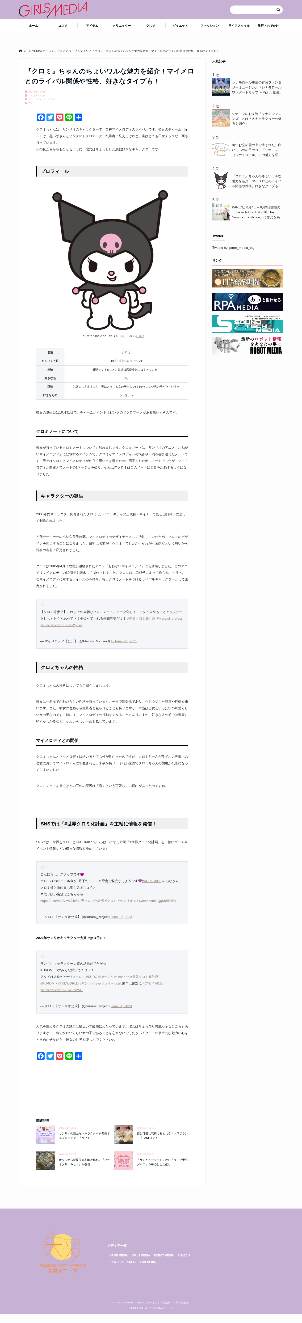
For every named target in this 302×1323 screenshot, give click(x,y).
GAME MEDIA (118, 1255)
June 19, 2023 (121, 917)
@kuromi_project (169, 618)
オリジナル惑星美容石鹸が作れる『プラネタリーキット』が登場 (84, 1162)
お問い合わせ (181, 1302)
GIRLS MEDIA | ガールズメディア (136, 1302)
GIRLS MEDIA (141, 1255)
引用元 (139, 336)
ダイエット (180, 25)
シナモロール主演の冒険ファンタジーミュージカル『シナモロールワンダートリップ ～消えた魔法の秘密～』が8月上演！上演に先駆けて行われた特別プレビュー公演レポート (257, 87)
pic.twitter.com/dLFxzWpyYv (61, 625)
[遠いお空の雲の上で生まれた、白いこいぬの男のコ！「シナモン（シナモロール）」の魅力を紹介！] (222, 157)
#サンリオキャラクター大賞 (100, 983)
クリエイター (122, 25)
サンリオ (41, 99)
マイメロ (52, 99)
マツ (30, 103)
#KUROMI (93, 977)
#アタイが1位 (153, 983)
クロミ (31, 99)
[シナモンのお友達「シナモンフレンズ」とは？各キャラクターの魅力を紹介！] (222, 126)
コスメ (62, 25)
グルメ (150, 25)
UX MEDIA (116, 1262)
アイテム (92, 25)
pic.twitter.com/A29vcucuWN (61, 990)
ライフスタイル (239, 25)
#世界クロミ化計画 (141, 618)
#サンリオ (125, 901)
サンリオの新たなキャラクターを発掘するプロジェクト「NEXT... (84, 1136)
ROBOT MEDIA (164, 1255)
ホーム (33, 25)
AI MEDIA (184, 1255)
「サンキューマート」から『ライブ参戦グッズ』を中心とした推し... (162, 1162)
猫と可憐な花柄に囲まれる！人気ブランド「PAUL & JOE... (162, 1136)
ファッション (210, 25)
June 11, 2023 (121, 1006)
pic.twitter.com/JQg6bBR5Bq (155, 901)
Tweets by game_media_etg (233, 247)
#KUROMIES (151, 881)
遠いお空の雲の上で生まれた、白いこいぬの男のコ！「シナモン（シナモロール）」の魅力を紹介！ (256, 150)
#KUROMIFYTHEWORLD (59, 983)
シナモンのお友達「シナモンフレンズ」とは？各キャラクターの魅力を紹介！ (256, 119)
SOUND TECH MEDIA (141, 1262)
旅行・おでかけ (268, 25)
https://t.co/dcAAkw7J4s (58, 901)
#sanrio (123, 977)
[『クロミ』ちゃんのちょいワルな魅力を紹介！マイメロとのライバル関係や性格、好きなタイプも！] (222, 188)
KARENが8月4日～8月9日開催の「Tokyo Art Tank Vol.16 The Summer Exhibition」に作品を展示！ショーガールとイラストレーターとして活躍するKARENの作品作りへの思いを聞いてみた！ (257, 212)
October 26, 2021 (124, 641)
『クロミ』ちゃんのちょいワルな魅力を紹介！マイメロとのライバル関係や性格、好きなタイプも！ (256, 181)
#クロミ (111, 901)
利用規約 (165, 1302)
